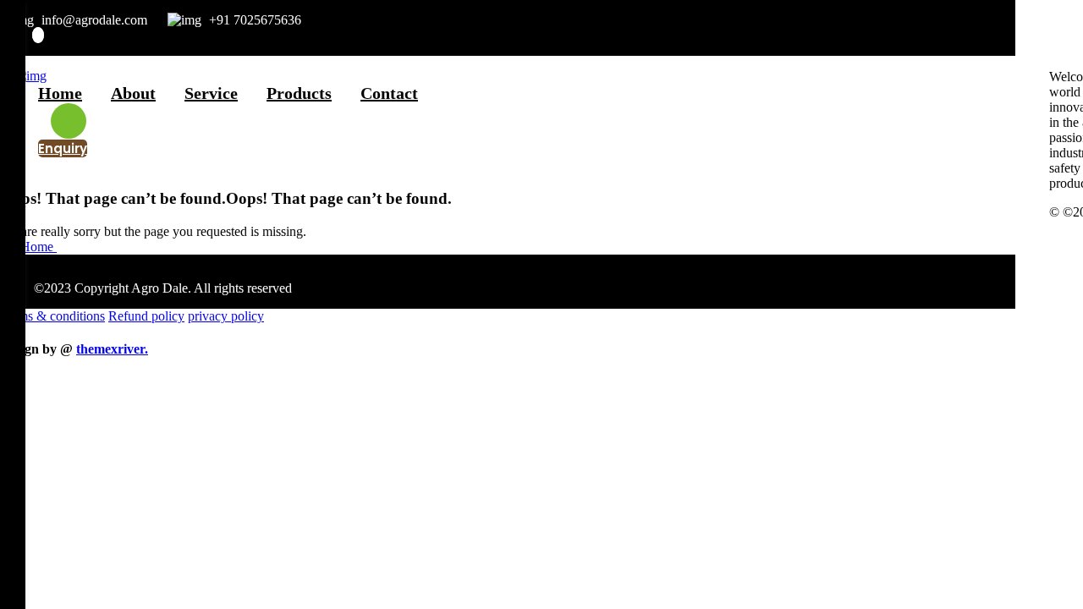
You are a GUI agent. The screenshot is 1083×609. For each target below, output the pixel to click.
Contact (389, 93)
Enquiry (62, 148)
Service (211, 93)
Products (299, 93)
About (133, 93)
